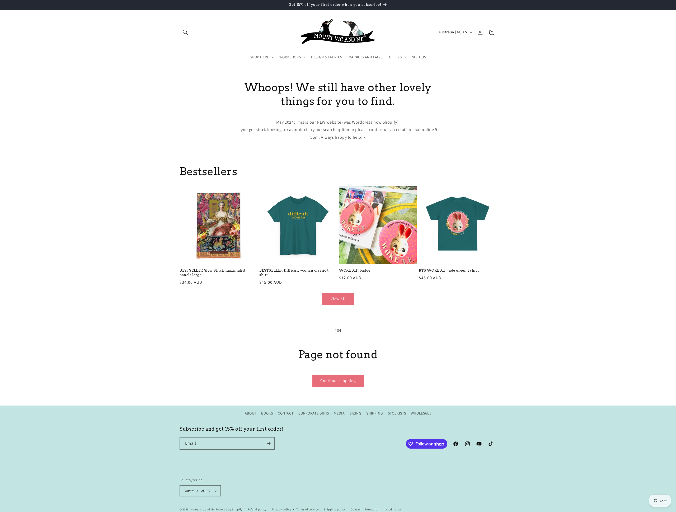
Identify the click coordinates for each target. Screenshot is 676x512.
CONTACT (285, 413)
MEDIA (339, 413)
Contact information (365, 509)
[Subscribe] (268, 443)
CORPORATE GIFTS (313, 413)
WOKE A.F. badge (354, 270)
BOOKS (267, 413)
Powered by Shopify (229, 509)
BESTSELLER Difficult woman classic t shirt (294, 272)
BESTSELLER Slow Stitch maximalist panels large (213, 272)
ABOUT (250, 413)
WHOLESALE (421, 413)
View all (338, 298)
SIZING (356, 413)
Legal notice (392, 509)
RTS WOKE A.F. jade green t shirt (449, 270)
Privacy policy (281, 509)
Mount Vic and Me (202, 509)
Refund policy (257, 509)
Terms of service (307, 509)
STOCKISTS (397, 413)
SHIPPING (374, 413)
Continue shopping (338, 380)
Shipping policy (335, 509)
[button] (185, 32)
